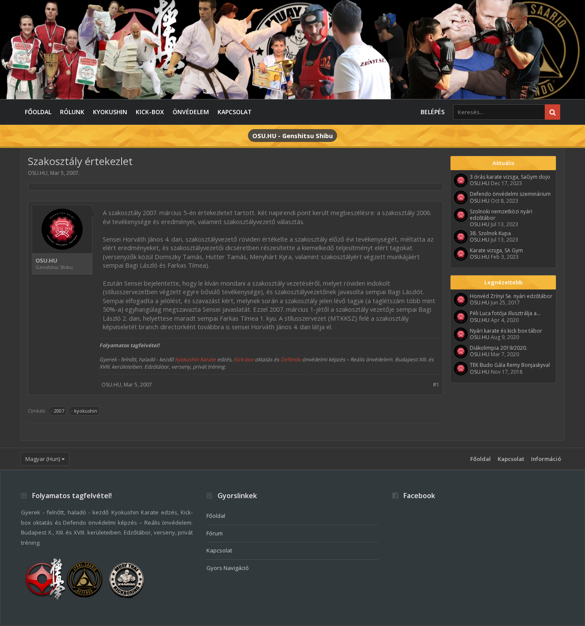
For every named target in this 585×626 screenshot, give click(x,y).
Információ (546, 459)
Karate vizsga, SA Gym (496, 250)
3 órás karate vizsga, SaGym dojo (510, 176)
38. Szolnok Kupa (490, 233)
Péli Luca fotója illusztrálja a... (505, 313)
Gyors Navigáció (227, 568)
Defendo (291, 359)
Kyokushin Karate (195, 359)
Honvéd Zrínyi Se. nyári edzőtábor (511, 296)
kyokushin (85, 410)
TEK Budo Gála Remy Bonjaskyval (510, 365)
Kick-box (150, 112)
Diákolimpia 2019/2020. (498, 347)
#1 (436, 384)
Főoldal (38, 112)
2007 (59, 410)
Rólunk (72, 112)
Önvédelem (191, 112)
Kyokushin (110, 112)
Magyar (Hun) (42, 459)
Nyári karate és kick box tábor (506, 330)
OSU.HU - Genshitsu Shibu (292, 135)
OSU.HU (38, 173)
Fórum (214, 533)
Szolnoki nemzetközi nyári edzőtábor (501, 214)
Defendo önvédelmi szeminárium (510, 194)
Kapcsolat (235, 112)
